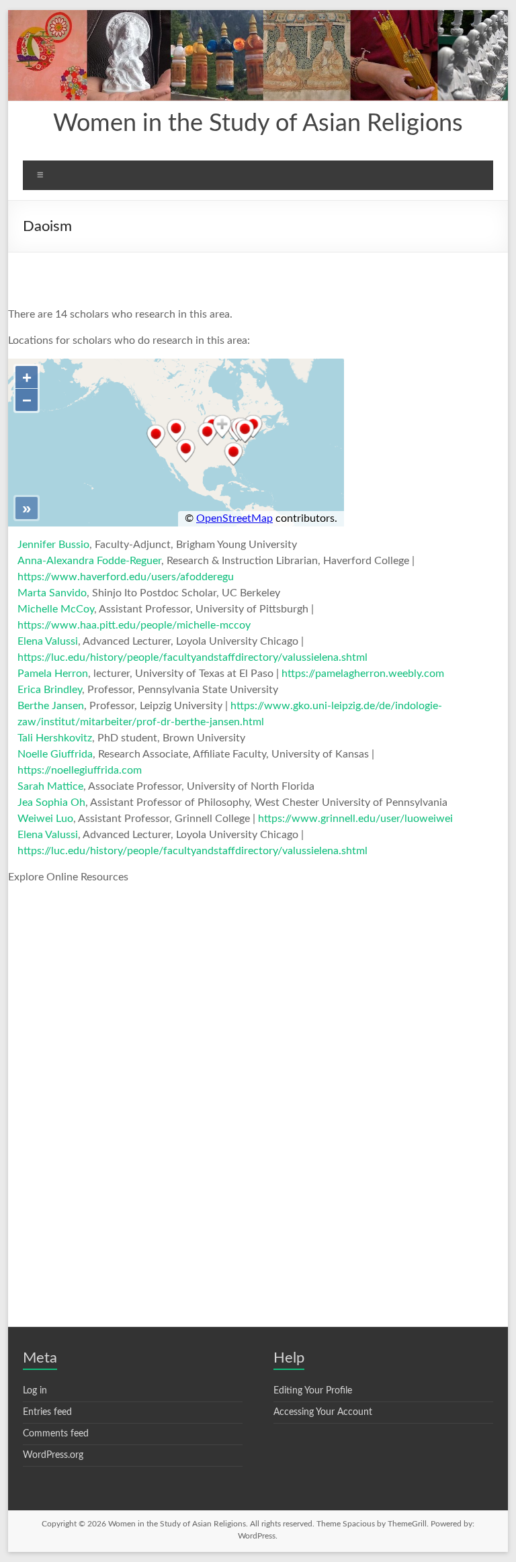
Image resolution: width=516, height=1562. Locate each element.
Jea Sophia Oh (51, 802)
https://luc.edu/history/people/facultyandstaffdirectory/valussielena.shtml (192, 657)
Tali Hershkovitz (54, 738)
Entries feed (47, 1412)
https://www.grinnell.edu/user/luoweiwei (355, 818)
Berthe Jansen (50, 705)
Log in (35, 1390)
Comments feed (56, 1433)
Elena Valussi (47, 641)
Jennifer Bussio (53, 544)
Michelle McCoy (55, 609)
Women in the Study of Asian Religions (258, 123)
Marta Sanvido (52, 593)
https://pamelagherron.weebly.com (363, 673)
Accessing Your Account (322, 1412)
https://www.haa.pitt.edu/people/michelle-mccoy (134, 625)
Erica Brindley (49, 689)
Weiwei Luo (45, 818)
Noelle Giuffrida (55, 754)
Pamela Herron (52, 673)
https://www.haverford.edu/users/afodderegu (125, 576)
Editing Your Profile (312, 1390)
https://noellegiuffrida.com (79, 770)
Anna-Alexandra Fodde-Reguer (89, 560)
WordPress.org (53, 1455)
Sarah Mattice (50, 786)
